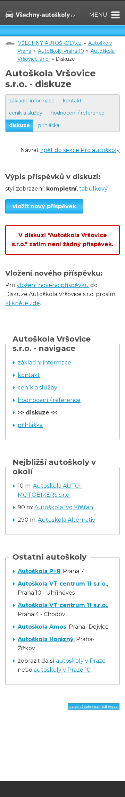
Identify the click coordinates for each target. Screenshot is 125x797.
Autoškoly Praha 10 (61, 51)
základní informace (32, 101)
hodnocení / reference (78, 113)
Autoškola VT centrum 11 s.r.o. (62, 583)
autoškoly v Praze (81, 660)
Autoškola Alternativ (66, 520)
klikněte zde (22, 303)
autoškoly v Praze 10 (62, 669)
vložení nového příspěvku (53, 285)
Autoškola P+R (39, 571)
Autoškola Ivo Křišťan (63, 507)
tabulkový (93, 188)
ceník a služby (25, 113)
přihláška (48, 125)
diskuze (19, 125)
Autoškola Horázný (46, 639)
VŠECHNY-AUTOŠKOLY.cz (50, 43)
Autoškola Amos (42, 626)
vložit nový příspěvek (44, 206)
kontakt (72, 101)
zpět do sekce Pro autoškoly (80, 150)
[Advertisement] (65, 738)
